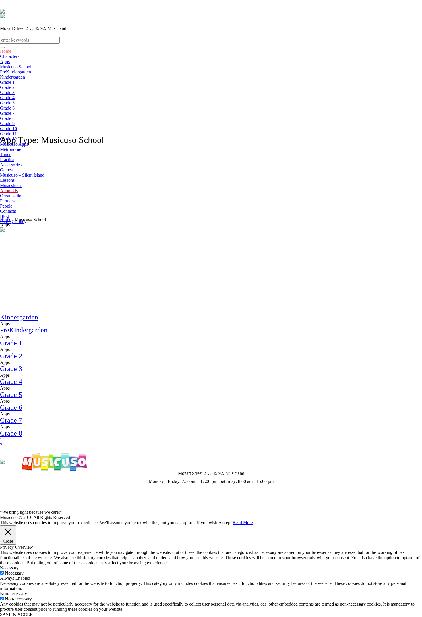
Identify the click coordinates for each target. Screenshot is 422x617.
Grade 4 (11, 381)
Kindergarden (19, 317)
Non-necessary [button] (13, 593)
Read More (243, 522)
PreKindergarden (23, 330)
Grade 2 (11, 356)
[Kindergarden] (43, 270)
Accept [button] (224, 522)
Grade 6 (11, 407)
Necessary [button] (9, 567)
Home (5, 219)
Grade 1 (11, 343)
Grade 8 (11, 433)
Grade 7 (11, 420)
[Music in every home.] (53, 461)
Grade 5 (11, 394)
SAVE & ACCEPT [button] (17, 614)
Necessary (14, 573)
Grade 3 (11, 368)
